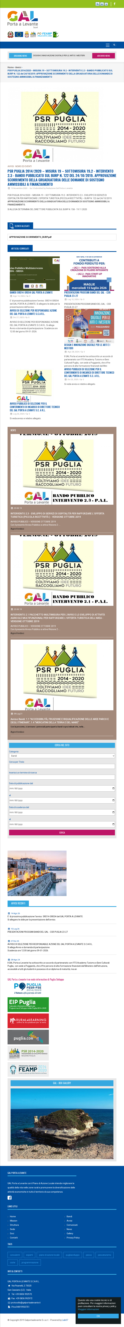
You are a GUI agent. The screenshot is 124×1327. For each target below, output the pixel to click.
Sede (12, 1229)
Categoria (13, 751)
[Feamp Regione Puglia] (28, 1069)
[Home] (23, 18)
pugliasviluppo (73, 1255)
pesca (89, 1255)
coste (12, 1262)
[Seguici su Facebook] (114, 4)
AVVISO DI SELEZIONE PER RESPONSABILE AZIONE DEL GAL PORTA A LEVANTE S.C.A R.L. (33, 312)
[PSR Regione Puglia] (28, 1053)
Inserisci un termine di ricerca (23, 772)
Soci (12, 1233)
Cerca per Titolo (16, 762)
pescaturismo (104, 1255)
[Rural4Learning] (28, 1020)
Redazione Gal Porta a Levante (59, 188)
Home (11, 67)
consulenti (15, 1255)
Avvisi (18, 67)
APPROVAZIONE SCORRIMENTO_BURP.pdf (30, 237)
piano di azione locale (49, 1255)
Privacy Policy (73, 1237)
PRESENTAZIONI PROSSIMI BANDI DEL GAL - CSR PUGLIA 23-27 (87, 294)
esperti (29, 1255)
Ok (98, 1316)
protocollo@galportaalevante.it (26, 1302)
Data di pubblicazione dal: (21, 783)
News (69, 1229)
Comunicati (72, 1225)
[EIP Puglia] (28, 1004)
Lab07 (65, 1320)
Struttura (14, 1225)
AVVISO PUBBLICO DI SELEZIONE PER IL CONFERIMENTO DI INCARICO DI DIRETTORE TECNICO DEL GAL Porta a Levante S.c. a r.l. (35, 407)
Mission (13, 1221)
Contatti (14, 1237)
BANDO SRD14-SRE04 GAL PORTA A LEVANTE (53, 55)
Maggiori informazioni (88, 1309)
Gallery (70, 1233)
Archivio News (103, 55)
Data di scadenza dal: (19, 807)
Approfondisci (17, 529)
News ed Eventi (23, 166)
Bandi (69, 1216)
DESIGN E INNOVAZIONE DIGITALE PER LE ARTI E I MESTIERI (87, 346)
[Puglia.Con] (28, 1037)
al (10, 795)
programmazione (30, 1262)
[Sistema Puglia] (28, 988)
